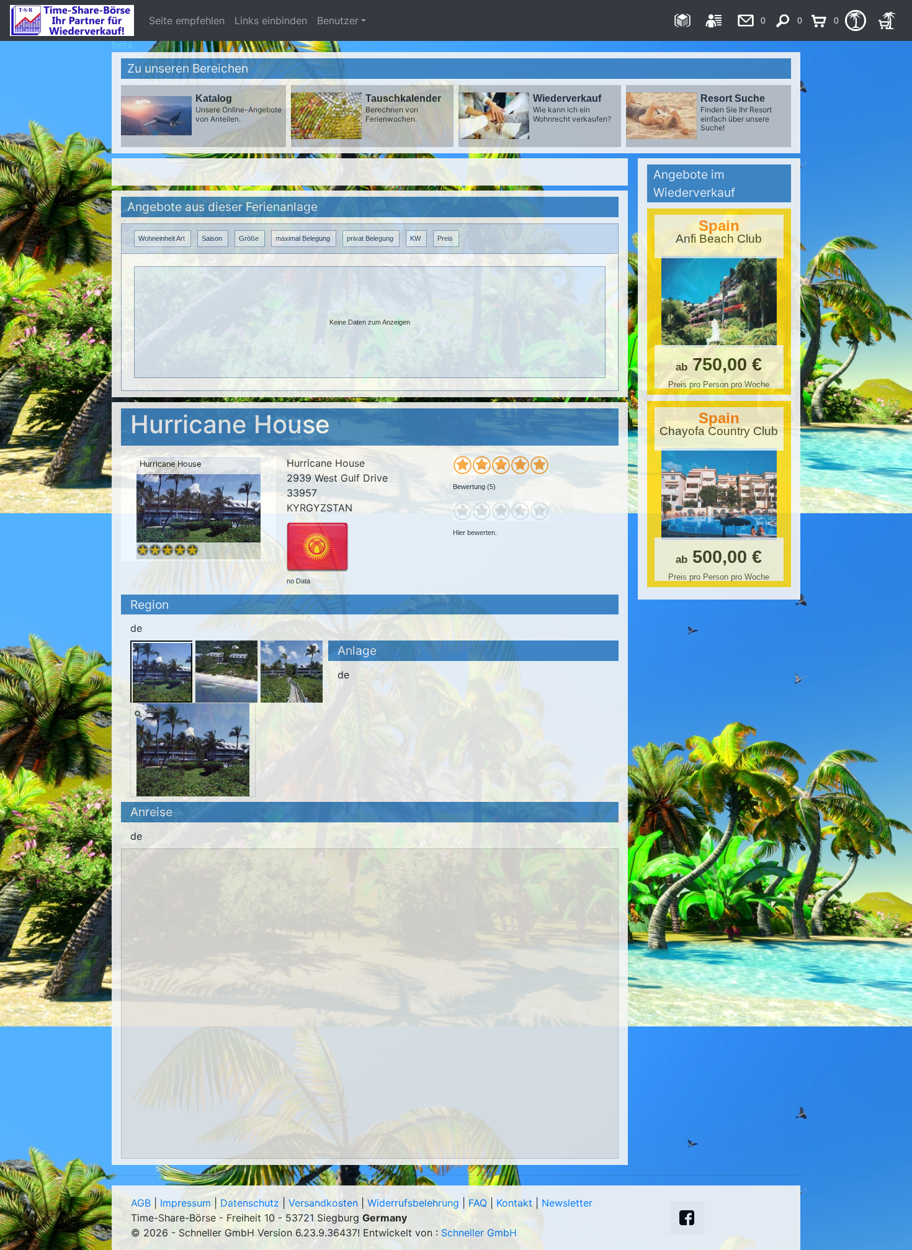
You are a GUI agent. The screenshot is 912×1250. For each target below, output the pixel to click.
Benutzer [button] (338, 20)
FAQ (477, 1203)
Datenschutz (249, 1203)
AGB (141, 1203)
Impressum (185, 1203)
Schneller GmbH (479, 1232)
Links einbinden (271, 20)
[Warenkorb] (887, 20)
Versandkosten (323, 1203)
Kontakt (514, 1203)
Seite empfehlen (187, 20)
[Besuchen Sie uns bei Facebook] (687, 1218)
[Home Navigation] (682, 20)
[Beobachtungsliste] (855, 20)
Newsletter (567, 1203)
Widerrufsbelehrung (413, 1203)
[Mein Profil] (714, 20)
